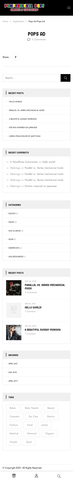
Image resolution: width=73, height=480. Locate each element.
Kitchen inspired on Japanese (23, 127)
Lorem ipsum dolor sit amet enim (24, 136)
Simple (13, 442)
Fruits (11, 222)
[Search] (65, 78)
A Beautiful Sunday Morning (23, 119)
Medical (14, 433)
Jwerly (45, 425)
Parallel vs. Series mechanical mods (26, 110)
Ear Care (33, 416)
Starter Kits (13, 248)
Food (30, 425)
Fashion (14, 425)
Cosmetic (15, 416)
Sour (10, 239)
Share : (6, 57)
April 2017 (13, 381)
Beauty (50, 408)
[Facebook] (15, 57)
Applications (18, 21)
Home (5, 21)
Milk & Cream (14, 231)
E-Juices (11, 213)
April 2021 (13, 363)
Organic (49, 433)
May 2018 (12, 372)
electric (51, 416)
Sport (29, 442)
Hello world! (15, 101)
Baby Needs (31, 408)
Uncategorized (15, 256)
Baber (13, 408)
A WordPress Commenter (24, 162)
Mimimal (31, 433)
